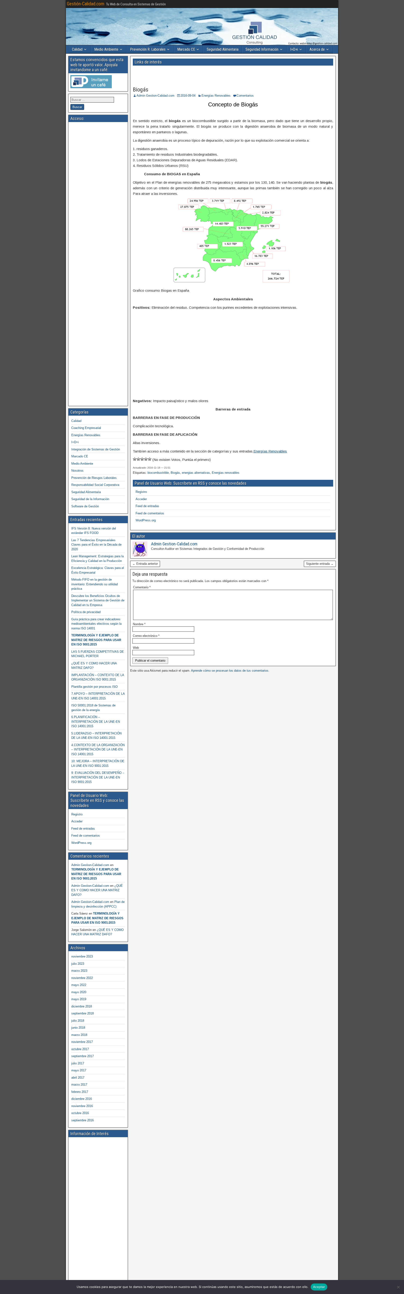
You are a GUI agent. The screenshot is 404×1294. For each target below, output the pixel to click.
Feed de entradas (147, 506)
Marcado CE (186, 49)
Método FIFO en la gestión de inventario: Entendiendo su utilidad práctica (94, 584)
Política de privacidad (86, 612)
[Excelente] (150, 459)
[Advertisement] (183, 74)
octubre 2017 (80, 1049)
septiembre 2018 (82, 1013)
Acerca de (317, 49)
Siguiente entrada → (320, 563)
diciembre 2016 (81, 1099)
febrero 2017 (79, 1092)
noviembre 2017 (82, 1042)
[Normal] (142, 459)
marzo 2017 (79, 1084)
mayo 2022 (78, 985)
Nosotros (77, 470)
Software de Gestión (85, 506)
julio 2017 (77, 1063)
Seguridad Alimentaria (222, 49)
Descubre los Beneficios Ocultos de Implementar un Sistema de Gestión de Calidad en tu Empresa (97, 600)
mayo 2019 (78, 999)
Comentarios (245, 95)
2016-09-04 (187, 95)
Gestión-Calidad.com (85, 4)
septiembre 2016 (82, 1120)
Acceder (141, 499)
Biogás (140, 89)
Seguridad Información (261, 49)
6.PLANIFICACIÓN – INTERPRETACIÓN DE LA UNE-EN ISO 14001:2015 (95, 721)
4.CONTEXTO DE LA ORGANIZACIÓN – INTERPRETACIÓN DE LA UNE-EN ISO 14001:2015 (98, 749)
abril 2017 (77, 1077)
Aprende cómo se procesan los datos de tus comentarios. (230, 670)
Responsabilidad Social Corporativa (95, 485)
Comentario (142, 587)
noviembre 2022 (82, 978)
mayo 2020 (78, 992)
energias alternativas (196, 472)
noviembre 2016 (82, 1106)
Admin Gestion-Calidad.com (155, 95)
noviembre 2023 (82, 956)
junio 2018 (78, 1027)
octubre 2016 (80, 1113)
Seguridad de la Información (90, 499)
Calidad (77, 49)
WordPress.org (146, 520)
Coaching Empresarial (86, 428)
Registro (141, 492)
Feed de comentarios (150, 513)
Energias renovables (225, 472)
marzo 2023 (79, 970)
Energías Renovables (216, 95)
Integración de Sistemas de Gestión (95, 449)
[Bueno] (146, 459)
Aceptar (319, 1287)
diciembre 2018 (81, 1006)
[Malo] (135, 459)
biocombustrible (158, 472)
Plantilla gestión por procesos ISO (94, 686)
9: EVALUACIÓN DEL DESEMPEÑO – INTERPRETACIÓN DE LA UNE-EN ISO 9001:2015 (97, 777)
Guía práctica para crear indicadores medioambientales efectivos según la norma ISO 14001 (96, 623)
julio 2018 (77, 1020)
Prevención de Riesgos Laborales (94, 478)
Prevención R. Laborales (148, 49)
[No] (398, 1287)
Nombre (139, 624)
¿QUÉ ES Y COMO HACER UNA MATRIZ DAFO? (97, 890)
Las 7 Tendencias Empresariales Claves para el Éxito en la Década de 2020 (96, 544)
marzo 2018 (79, 1035)
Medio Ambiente (106, 49)
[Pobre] (138, 459)
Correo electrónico (146, 636)
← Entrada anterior (145, 563)
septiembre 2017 (82, 1056)
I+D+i (294, 49)
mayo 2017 (78, 1070)
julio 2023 (77, 963)
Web (136, 647)
